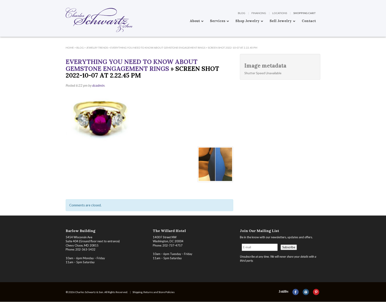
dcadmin (98, 85)
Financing (259, 13)
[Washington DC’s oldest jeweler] (65, 3)
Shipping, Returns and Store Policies (153, 292)
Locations (279, 13)
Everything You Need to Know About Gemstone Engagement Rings (131, 65)
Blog (241, 13)
